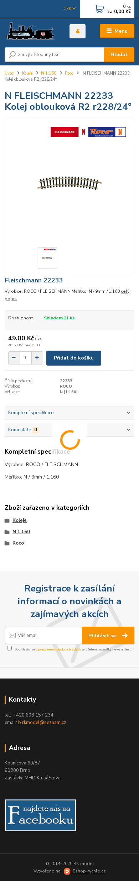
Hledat (119, 54)
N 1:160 (48, 73)
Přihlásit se (102, 635)
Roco (69, 73)
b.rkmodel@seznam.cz (42, 722)
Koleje (27, 73)
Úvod (9, 73)
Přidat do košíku (74, 358)
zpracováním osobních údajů (58, 649)
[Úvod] (32, 31)
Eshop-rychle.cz (89, 871)
